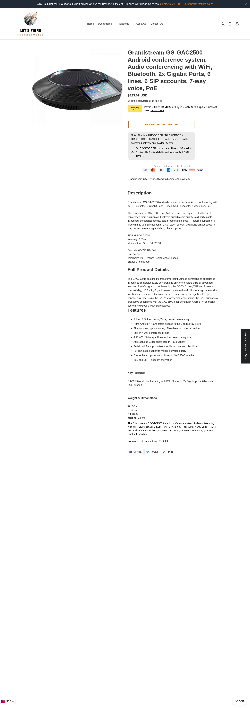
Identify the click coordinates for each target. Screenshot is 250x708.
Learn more (157, 110)
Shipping (132, 100)
